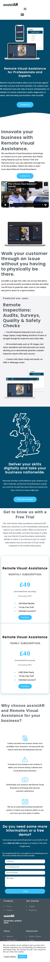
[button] (25, 9)
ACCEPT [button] (22, 956)
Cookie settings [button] (10, 957)
